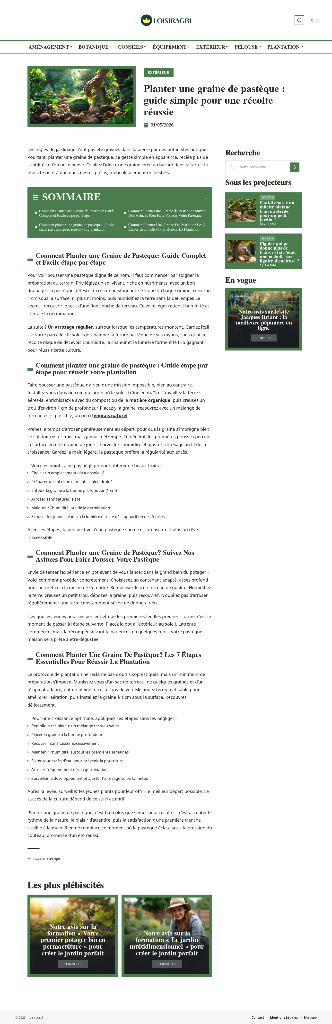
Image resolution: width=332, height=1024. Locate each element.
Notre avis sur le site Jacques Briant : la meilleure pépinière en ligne (264, 319)
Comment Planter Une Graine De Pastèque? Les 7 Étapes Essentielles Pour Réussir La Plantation (166, 227)
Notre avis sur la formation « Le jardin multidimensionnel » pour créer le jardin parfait (167, 943)
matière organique (149, 400)
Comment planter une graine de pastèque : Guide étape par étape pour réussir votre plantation (76, 227)
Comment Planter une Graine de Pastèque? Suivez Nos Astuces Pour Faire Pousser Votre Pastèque (166, 213)
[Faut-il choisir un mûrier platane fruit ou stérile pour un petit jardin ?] (242, 210)
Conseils (73, 964)
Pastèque (53, 858)
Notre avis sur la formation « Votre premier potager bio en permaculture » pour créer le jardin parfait (72, 940)
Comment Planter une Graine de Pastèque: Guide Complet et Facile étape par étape (76, 213)
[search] (299, 20)
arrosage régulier (74, 327)
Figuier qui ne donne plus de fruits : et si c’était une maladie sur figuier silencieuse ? (279, 252)
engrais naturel (110, 415)
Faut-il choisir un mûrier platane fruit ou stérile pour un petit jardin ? (277, 211)
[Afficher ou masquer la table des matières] (154, 198)
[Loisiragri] (166, 20)
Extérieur (158, 72)
